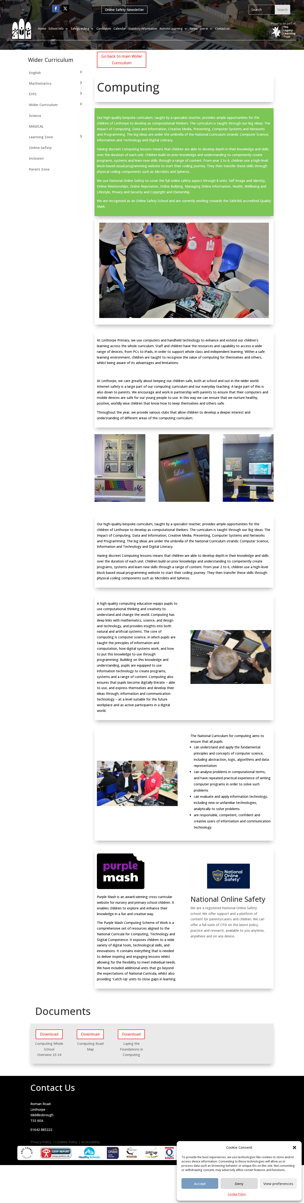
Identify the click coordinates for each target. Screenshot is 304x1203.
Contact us (222, 29)
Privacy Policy (40, 1142)
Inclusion (36, 158)
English (35, 72)
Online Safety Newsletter (124, 9)
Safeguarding (80, 29)
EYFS (32, 94)
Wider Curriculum (43, 104)
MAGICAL (36, 126)
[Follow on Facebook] (56, 8)
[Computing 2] (184, 316)
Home (42, 29)
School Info (56, 29)
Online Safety (40, 147)
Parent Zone (39, 169)
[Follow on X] (65, 8)
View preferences (278, 1183)
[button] (294, 1147)
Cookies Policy (66, 1142)
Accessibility (90, 1142)
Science (35, 115)
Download (49, 1034)
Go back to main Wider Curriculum (121, 59)
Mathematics (40, 83)
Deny (239, 1183)
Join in (204, 29)
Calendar (120, 29)
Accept (200, 1183)
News (194, 29)
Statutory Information (142, 29)
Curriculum (103, 29)
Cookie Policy (237, 1194)
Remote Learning (171, 29)
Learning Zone (41, 137)
